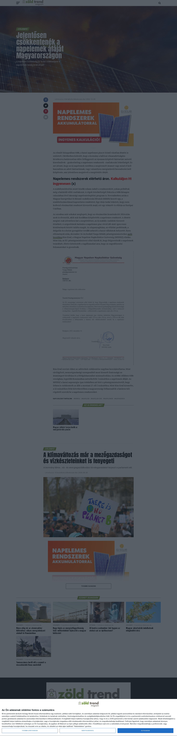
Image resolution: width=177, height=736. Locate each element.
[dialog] (88, 717)
